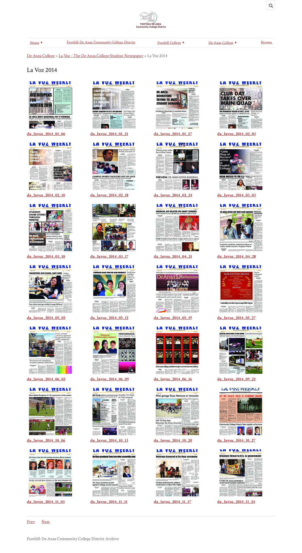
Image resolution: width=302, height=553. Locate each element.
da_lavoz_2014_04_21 (173, 256)
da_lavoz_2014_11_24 (236, 501)
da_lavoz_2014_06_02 (46, 379)
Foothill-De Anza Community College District (101, 42)
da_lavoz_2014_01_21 (109, 134)
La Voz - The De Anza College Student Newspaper (101, 55)
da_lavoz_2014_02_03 (236, 134)
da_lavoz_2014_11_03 (46, 501)
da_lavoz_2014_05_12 (109, 317)
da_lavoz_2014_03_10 (46, 256)
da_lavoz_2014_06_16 (173, 379)
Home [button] (34, 42)
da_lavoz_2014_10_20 (173, 440)
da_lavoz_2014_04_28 (236, 256)
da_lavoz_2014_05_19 (173, 317)
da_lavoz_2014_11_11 (108, 501)
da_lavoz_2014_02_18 (109, 195)
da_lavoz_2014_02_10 (46, 195)
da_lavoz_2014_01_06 (46, 134)
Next (46, 521)
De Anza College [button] (221, 42)
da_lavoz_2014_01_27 (173, 134)
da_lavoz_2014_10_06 (46, 440)
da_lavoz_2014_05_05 (46, 317)
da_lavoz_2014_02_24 (173, 195)
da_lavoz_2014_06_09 (109, 379)
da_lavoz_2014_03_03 (236, 195)
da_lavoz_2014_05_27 (236, 317)
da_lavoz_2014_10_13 (109, 440)
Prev (31, 521)
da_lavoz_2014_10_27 (236, 440)
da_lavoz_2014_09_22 (236, 379)
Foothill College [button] (169, 42)
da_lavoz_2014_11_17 (172, 501)
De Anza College (41, 55)
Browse (266, 42)
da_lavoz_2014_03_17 (109, 256)
